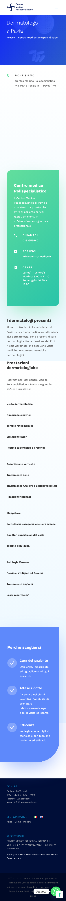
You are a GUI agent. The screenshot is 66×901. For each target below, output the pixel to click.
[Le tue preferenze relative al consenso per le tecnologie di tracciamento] (59, 894)
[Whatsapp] (56, 891)
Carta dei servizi (15, 858)
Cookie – (20, 854)
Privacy (10, 854)
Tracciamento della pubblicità (41, 854)
